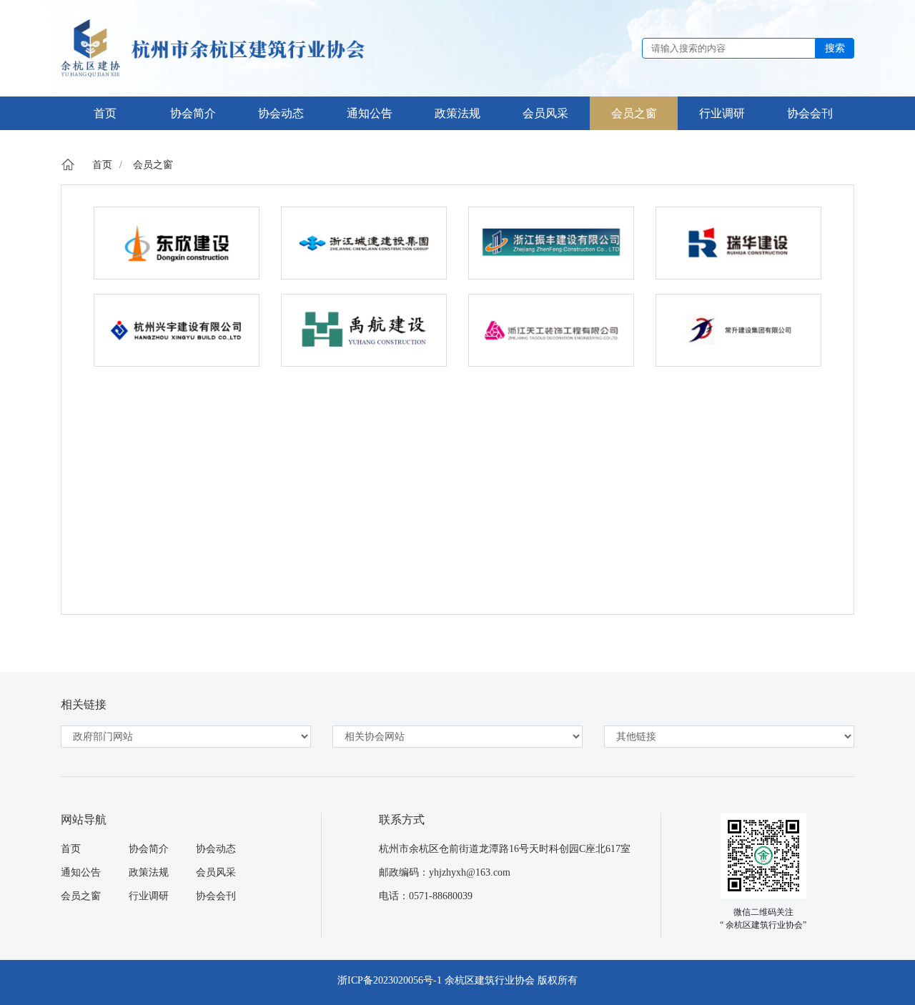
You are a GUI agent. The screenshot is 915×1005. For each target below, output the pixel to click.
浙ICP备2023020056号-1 (389, 980)
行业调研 (149, 896)
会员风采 (216, 872)
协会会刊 (216, 896)
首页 (102, 164)
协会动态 (216, 848)
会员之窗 (153, 164)
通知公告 (81, 872)
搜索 (835, 48)
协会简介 (149, 848)
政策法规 (149, 872)
